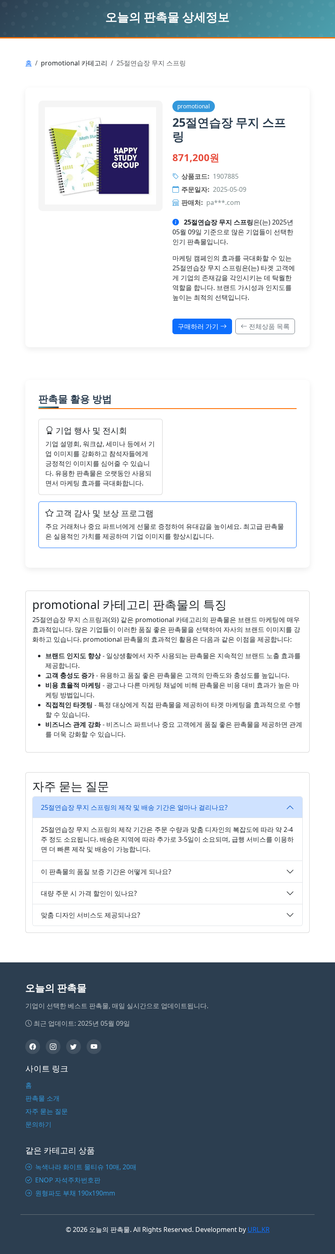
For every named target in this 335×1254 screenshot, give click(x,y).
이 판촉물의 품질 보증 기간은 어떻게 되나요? (106, 871)
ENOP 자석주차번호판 (67, 1179)
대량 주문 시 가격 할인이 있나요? (89, 893)
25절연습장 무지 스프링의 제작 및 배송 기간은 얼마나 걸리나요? (134, 807)
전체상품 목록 (268, 326)
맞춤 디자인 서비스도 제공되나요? (90, 914)
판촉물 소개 (42, 1098)
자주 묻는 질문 (46, 1111)
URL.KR (259, 1229)
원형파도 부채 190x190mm (74, 1193)
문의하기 (38, 1124)
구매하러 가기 (199, 326)
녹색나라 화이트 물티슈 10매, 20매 (85, 1166)
